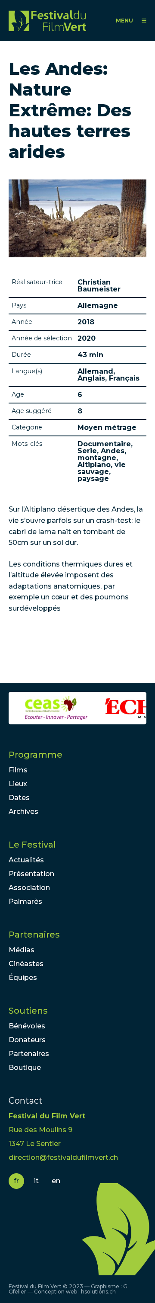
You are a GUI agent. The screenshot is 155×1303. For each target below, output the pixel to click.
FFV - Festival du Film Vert (47, 20)
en (56, 1181)
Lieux (18, 784)
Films (18, 770)
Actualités (26, 860)
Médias (21, 950)
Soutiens (28, 1010)
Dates (19, 798)
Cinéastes (26, 964)
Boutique (25, 1067)
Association (29, 888)
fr (16, 1181)
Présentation (31, 874)
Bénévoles (27, 1026)
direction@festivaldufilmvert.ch (63, 1157)
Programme (35, 754)
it (36, 1181)
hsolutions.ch (98, 1291)
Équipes (23, 977)
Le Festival (32, 844)
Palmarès (25, 901)
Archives (23, 811)
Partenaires (34, 934)
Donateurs (27, 1040)
